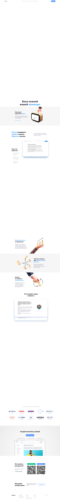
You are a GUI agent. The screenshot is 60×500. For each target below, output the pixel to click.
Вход (34, 496)
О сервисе (27, 496)
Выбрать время (41, 484)
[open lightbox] (30, 116)
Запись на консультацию (29, 498)
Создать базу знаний (30, 435)
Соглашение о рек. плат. (21, 496)
